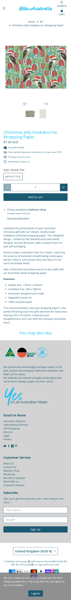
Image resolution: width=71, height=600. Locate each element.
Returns (8, 432)
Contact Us (9, 467)
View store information (18, 218)
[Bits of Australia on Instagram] (12, 446)
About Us (8, 463)
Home (31, 22)
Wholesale (9, 474)
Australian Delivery (14, 421)
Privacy (7, 439)
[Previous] (25, 103)
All (41, 22)
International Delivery (15, 424)
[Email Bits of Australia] (4, 446)
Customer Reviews (14, 485)
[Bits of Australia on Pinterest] (16, 446)
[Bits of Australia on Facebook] (8, 446)
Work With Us (11, 481)
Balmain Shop (11, 470)
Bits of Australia (19, 561)
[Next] (45, 103)
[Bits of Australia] (35, 8)
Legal (6, 435)
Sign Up (35, 529)
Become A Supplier (14, 478)
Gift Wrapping (11, 428)
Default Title (13, 176)
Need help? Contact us (19, 161)
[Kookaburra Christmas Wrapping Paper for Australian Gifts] (35, 67)
